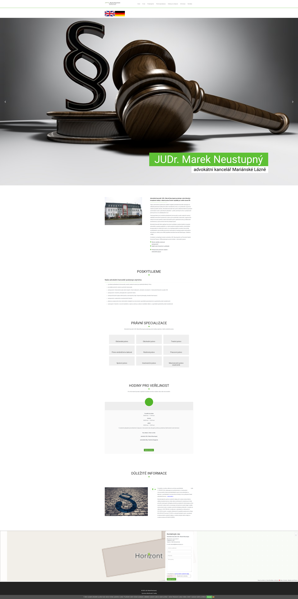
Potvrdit (209, 597)
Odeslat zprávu (171, 579)
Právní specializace (161, 3)
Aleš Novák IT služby (152, 593)
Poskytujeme (150, 3)
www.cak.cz (170, 496)
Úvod (139, 3)
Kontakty (190, 3)
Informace (182, 3)
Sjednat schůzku (149, 450)
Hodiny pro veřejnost (173, 3)
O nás (143, 3)
